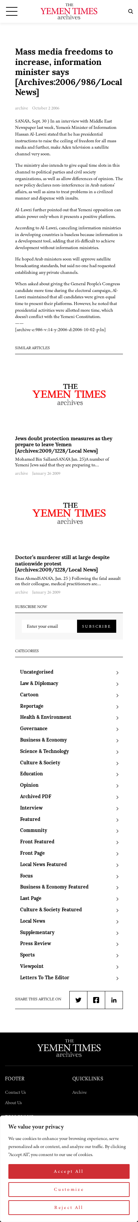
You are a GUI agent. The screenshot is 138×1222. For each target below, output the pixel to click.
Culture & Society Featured (51, 910)
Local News (32, 921)
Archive (79, 1092)
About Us (13, 1102)
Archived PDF (35, 796)
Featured (30, 819)
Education (31, 774)
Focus (26, 876)
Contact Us (15, 1092)
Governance (34, 729)
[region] (69, 1169)
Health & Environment (45, 717)
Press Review (35, 943)
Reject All (69, 1207)
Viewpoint (32, 966)
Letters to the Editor (44, 978)
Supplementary (37, 932)
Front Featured (37, 842)
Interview (31, 808)
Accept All (69, 1171)
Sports (27, 955)
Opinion (29, 785)
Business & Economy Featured (54, 887)
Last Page (31, 898)
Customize (69, 1189)
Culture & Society (40, 763)
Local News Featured (43, 864)
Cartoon (29, 695)
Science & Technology (44, 751)
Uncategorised (36, 672)
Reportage (32, 706)
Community (33, 830)
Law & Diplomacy (39, 683)
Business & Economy (43, 740)
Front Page (32, 853)
